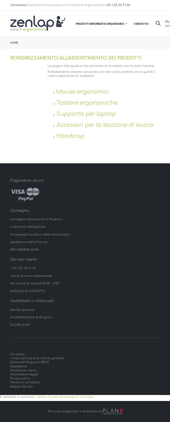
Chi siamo (17, 354)
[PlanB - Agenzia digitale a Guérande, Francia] (113, 411)
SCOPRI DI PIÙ (20, 325)
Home (14, 43)
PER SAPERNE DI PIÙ (24, 249)
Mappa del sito (21, 386)
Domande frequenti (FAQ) (29, 362)
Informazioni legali (24, 374)
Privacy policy (20, 378)
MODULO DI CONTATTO (28, 291)
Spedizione (18, 366)
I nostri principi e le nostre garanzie (37, 358)
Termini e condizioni (25, 382)
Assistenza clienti (23, 370)
